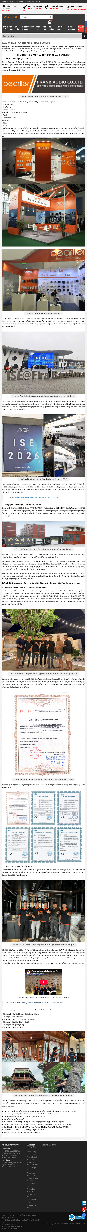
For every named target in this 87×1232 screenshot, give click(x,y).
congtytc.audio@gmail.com (14, 1226)
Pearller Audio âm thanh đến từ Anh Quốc (72, 1224)
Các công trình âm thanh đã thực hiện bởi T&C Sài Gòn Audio (42, 1003)
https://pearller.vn (12, 1228)
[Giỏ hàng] (49, 22)
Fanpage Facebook (48, 1145)
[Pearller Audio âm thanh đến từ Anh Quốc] (10, 17)
